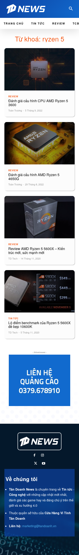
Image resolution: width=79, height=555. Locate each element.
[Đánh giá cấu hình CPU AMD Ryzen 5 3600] (39, 69)
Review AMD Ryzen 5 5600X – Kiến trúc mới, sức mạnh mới (36, 250)
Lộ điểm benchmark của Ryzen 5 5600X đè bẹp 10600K (39, 324)
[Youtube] (44, 464)
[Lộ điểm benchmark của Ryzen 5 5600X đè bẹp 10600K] (39, 291)
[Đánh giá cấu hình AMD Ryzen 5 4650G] (39, 143)
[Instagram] (42, 456)
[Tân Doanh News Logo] (27, 8)
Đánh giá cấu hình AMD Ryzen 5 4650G (33, 176)
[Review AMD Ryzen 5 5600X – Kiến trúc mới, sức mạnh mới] (39, 217)
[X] (35, 464)
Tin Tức (13, 318)
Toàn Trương (15, 110)
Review (13, 96)
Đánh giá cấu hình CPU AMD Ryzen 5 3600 (38, 102)
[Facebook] (34, 456)
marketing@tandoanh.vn (39, 526)
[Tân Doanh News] (39, 441)
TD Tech (13, 258)
